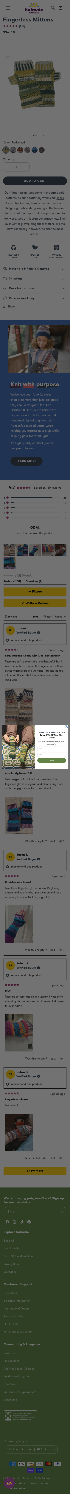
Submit (51, 760)
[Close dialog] (66, 726)
